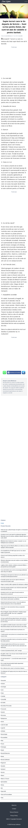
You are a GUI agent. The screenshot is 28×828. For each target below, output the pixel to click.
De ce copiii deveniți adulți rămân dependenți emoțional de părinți (12, 664)
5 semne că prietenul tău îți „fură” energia (11, 650)
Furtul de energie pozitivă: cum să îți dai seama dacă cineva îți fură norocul (14, 588)
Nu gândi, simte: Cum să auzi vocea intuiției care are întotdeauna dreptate (14, 654)
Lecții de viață (4, 724)
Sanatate (3, 766)
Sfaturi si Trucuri (5, 778)
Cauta (2, 523)
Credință (3, 696)
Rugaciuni (3, 762)
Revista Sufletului (5, 759)
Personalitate (4, 737)
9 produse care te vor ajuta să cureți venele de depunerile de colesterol (12, 593)
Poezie (2, 743)
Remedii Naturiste (5, 753)
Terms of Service (14, 812)
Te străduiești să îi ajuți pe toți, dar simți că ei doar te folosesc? (14, 672)
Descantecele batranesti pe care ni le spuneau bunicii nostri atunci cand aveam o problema (14, 598)
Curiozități (3, 699)
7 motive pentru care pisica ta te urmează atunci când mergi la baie (14, 635)
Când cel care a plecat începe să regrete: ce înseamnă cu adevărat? (14, 530)
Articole (3, 683)
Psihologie (3, 747)
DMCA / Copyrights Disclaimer (14, 819)
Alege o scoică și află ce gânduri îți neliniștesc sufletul (14, 584)
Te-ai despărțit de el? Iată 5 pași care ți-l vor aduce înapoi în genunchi (13, 551)
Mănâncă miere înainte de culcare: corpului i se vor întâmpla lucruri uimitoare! (13, 541)
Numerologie (4, 734)
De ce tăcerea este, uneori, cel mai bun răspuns (12, 668)
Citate (2, 693)
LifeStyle (3, 731)
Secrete (3, 772)
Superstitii (3, 791)
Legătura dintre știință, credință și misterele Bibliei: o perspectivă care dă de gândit (14, 565)
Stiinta (2, 785)
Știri (2, 788)
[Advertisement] (14, 62)
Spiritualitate (4, 781)
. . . (26, 1)
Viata (2, 797)
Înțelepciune (4, 718)
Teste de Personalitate (6, 794)
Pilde (2, 740)
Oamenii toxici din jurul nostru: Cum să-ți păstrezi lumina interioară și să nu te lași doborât (13, 602)
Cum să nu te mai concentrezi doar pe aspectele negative (13, 607)
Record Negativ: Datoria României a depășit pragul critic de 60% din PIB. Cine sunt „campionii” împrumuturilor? (13, 613)
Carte (2, 690)
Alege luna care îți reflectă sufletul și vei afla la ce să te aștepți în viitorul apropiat (14, 546)
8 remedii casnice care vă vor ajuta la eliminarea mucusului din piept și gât (13, 580)
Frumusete (3, 709)
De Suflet (3, 702)
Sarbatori (3, 769)
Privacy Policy (14, 815)
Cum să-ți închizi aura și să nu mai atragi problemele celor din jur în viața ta (14, 570)
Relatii (2, 750)
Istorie (2, 721)
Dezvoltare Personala (6, 705)
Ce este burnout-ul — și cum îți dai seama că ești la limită (13, 659)
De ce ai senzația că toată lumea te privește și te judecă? (13, 630)
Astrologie (3, 686)
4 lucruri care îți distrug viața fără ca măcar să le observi (13, 556)
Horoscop (3, 715)
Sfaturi (2, 775)
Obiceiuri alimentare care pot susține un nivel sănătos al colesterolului (14, 561)
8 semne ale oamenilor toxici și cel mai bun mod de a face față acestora (14, 640)
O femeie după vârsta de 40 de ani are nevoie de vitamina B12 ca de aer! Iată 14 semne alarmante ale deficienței (13, 645)
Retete (2, 756)
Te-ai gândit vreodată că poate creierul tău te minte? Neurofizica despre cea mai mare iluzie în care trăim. (14, 625)
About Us (14, 805)
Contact (14, 808)
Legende (3, 728)
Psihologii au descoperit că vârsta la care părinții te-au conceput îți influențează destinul (14, 575)
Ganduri (3, 712)
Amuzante (3, 680)
